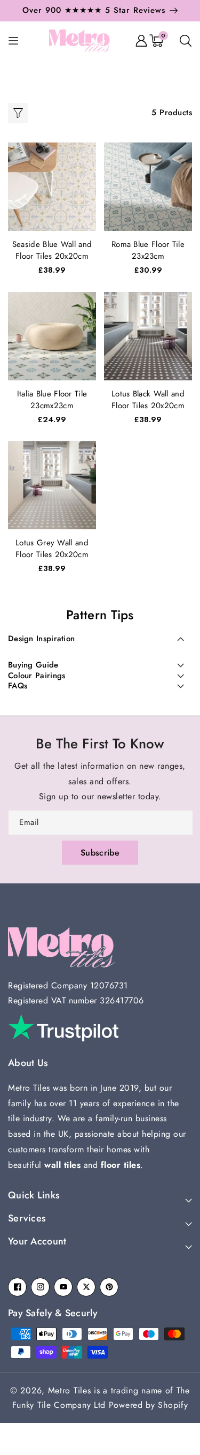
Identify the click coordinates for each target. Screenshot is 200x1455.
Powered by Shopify (148, 1405)
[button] (96, 13)
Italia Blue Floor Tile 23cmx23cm (52, 399)
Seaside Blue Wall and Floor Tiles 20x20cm (52, 250)
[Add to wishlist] (86, 158)
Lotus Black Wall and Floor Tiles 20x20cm (148, 399)
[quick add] (86, 182)
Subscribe (100, 852)
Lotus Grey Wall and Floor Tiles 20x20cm (52, 548)
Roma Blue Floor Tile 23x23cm (148, 250)
